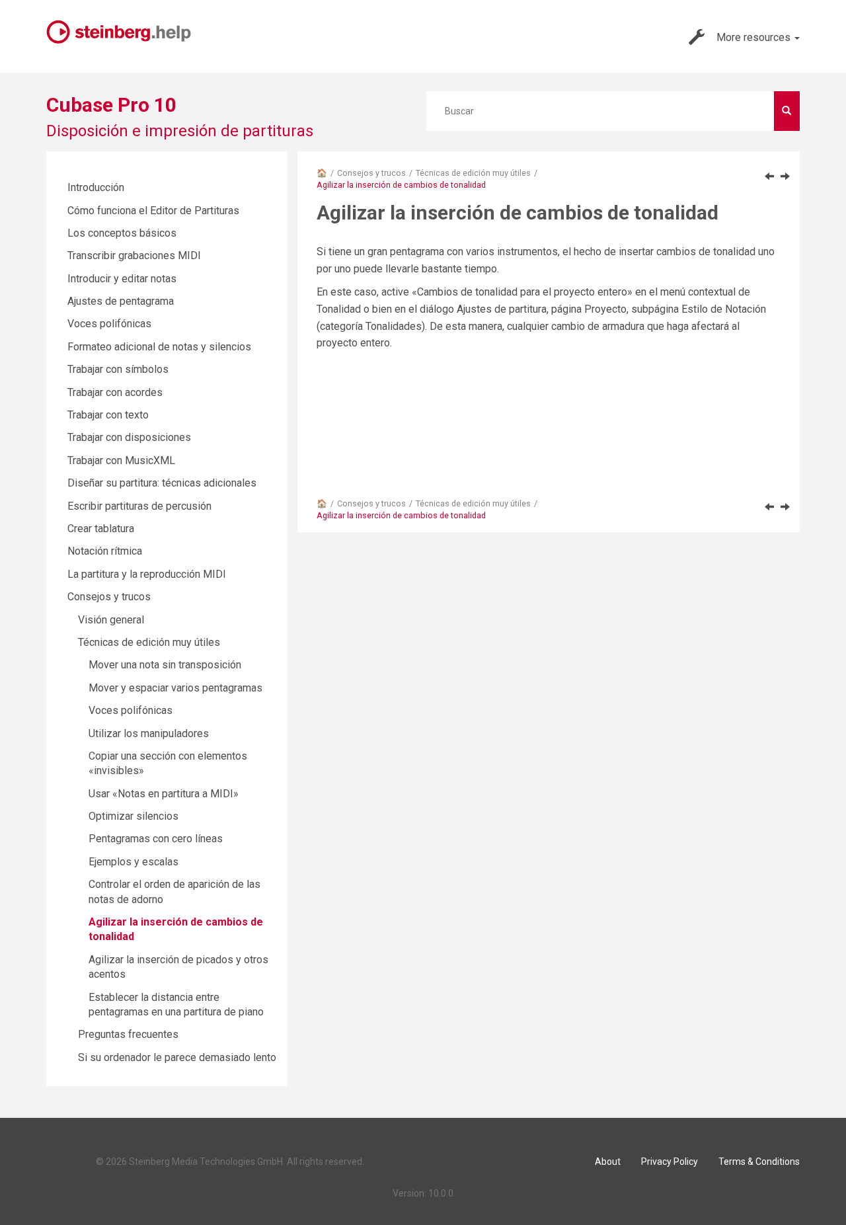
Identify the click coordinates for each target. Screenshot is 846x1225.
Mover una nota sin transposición (165, 664)
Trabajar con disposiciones (129, 437)
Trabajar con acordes (115, 392)
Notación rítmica (104, 551)
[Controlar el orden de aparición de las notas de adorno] (769, 175)
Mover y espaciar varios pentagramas (175, 688)
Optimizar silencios (133, 816)
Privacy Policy (669, 1161)
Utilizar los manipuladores (149, 733)
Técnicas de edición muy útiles (473, 173)
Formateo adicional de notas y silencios (159, 346)
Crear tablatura (100, 528)
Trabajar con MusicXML (121, 460)
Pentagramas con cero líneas (156, 838)
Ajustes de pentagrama (120, 301)
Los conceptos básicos (121, 233)
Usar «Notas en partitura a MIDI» (164, 793)
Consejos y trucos (371, 173)
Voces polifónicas (109, 323)
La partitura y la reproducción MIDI (146, 574)
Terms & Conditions (759, 1161)
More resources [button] (754, 37)
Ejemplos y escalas (133, 861)
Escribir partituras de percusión (139, 506)
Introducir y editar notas (121, 278)
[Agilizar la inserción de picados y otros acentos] (785, 175)
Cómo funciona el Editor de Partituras (153, 210)
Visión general (111, 619)
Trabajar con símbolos (118, 369)
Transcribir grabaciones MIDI (134, 255)
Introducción (95, 187)
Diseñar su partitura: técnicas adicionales (161, 483)
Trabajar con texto (108, 415)
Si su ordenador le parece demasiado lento (177, 1057)
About (608, 1161)
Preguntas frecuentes (128, 1034)
